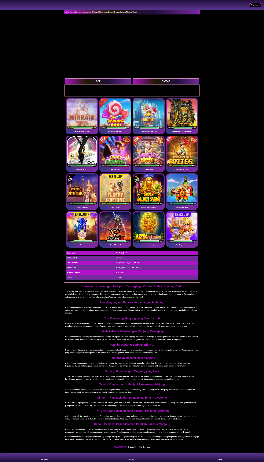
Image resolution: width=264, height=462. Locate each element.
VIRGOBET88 (121, 253)
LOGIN (98, 81)
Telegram (44, 460)
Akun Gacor (255, 5)
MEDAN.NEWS (120, 447)
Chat (220, 460)
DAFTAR (166, 81)
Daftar (132, 460)
